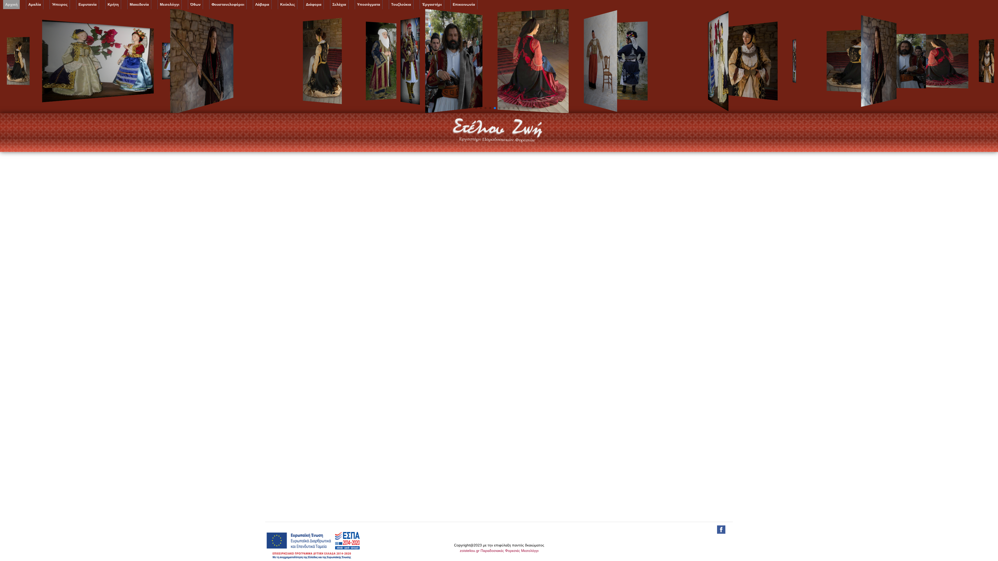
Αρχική (11, 4)
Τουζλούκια (401, 4)
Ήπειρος (60, 4)
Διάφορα (313, 4)
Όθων (195, 4)
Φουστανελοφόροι (228, 4)
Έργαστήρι (432, 4)
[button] (476, 108)
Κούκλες (287, 4)
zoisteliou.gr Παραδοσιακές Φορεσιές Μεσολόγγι (499, 551)
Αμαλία (34, 4)
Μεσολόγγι (169, 4)
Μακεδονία (139, 4)
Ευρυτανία (87, 4)
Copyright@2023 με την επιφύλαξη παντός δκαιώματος (499, 545)
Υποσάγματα (368, 4)
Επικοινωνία (464, 4)
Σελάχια (339, 4)
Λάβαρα (262, 4)
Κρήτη (113, 4)
